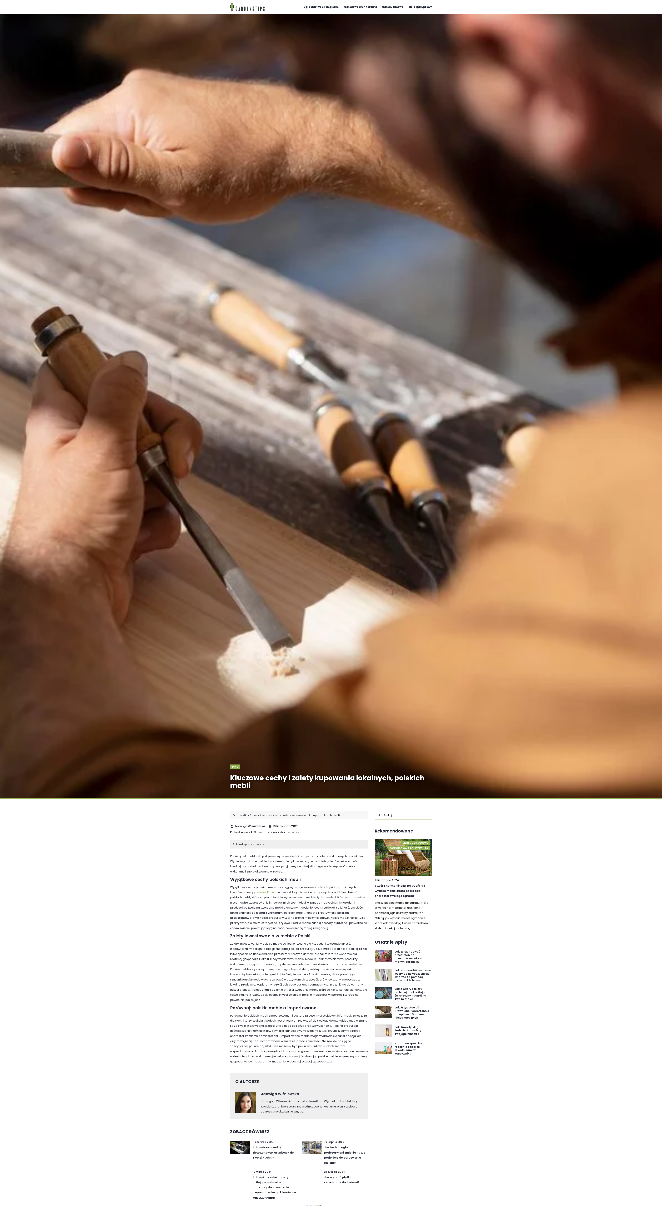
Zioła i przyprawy (420, 7)
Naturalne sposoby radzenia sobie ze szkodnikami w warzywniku (408, 1048)
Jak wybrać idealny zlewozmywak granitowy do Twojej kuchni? (273, 1152)
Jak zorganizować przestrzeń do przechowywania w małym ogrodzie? (408, 956)
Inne (235, 766)
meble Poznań (267, 892)
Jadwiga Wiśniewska (249, 826)
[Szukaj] (379, 815)
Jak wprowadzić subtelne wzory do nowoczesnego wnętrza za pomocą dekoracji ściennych (413, 975)
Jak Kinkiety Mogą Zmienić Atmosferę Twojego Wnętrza (408, 1031)
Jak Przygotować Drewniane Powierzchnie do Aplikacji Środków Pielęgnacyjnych (412, 1012)
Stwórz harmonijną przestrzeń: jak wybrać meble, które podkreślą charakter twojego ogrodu (400, 891)
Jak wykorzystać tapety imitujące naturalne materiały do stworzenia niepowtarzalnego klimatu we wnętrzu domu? (274, 1187)
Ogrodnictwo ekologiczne (321, 7)
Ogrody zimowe (392, 7)
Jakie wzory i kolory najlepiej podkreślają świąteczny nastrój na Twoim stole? (410, 994)
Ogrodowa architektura (360, 7)
